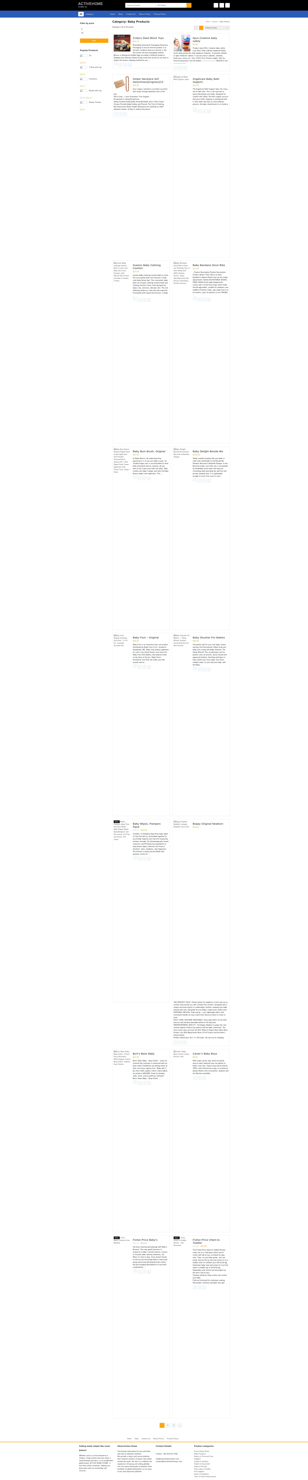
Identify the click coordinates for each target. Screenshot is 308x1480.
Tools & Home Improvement (205, 1476)
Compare (125, 65)
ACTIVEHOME (90, 4)
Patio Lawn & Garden (202, 1469)
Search (188, 5)
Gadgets (197, 1459)
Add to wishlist (130, 65)
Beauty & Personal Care (203, 1456)
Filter (94, 41)
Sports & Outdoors (201, 1474)
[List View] (201, 28)
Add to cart (120, 65)
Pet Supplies (199, 1471)
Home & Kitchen (200, 1466)
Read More (116, 64)
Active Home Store (201, 1451)
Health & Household (202, 1464)
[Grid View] (196, 28)
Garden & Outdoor (201, 1461)
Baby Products (200, 1454)
